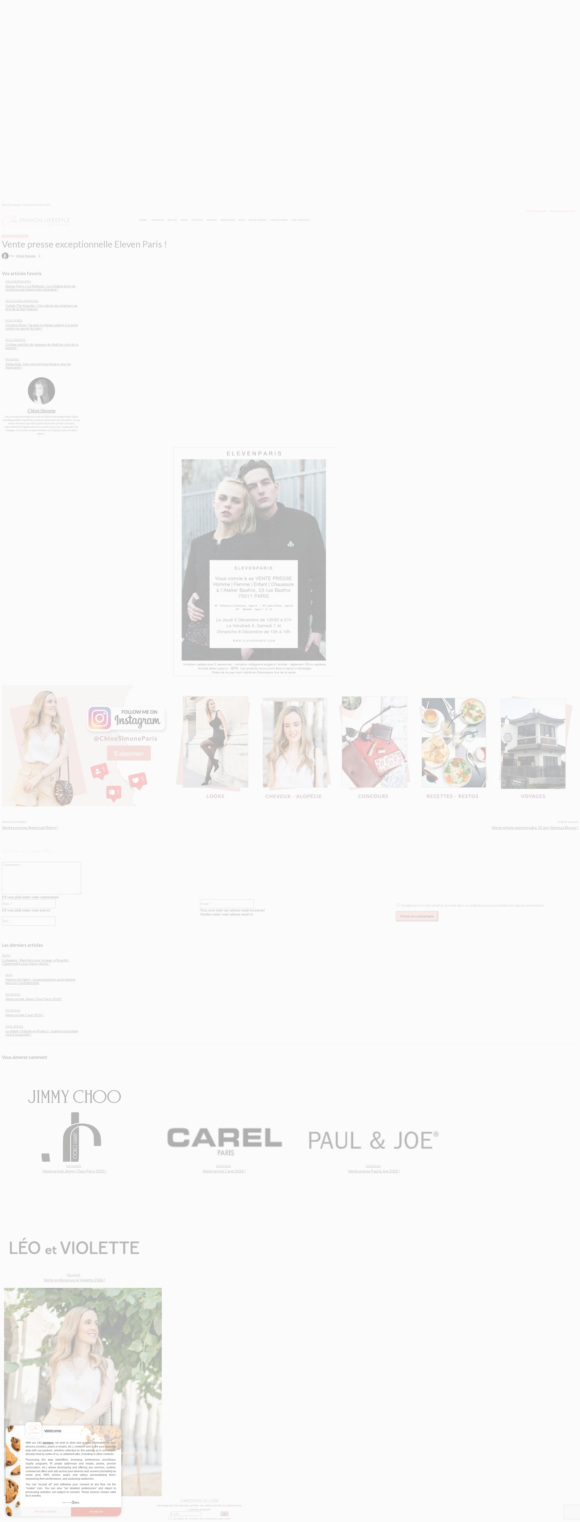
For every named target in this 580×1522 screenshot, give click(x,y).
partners (48, 1442)
